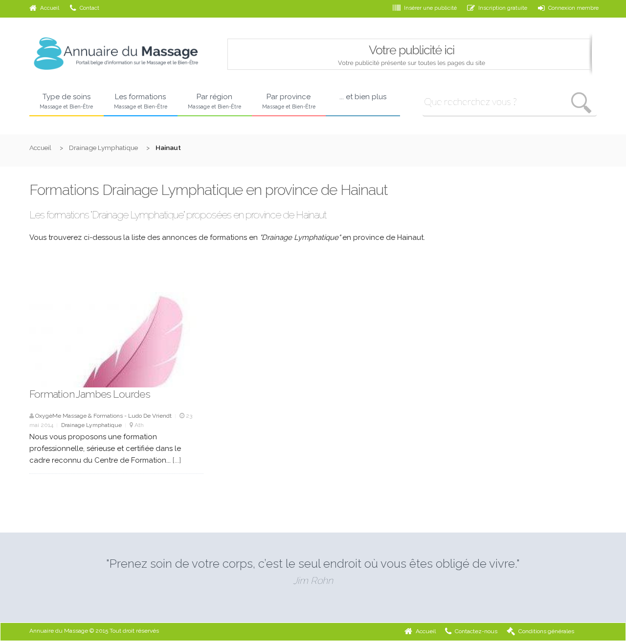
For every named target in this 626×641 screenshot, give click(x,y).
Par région (214, 100)
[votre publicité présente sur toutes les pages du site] (411, 73)
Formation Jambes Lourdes (89, 394)
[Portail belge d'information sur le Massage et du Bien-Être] (116, 73)
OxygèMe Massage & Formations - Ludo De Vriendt (103, 415)
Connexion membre (573, 7)
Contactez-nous (476, 631)
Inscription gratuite (502, 7)
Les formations (140, 100)
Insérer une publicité (430, 7)
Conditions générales (546, 631)
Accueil (49, 7)
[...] (177, 460)
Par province (288, 100)
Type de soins (66, 100)
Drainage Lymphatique (103, 147)
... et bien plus (362, 96)
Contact (89, 7)
